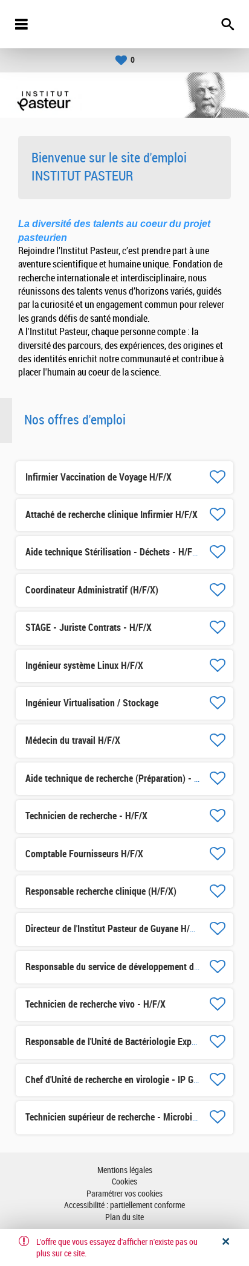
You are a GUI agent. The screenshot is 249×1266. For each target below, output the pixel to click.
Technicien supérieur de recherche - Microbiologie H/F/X (133, 1117)
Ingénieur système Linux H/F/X (84, 665)
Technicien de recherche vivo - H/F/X (95, 1004)
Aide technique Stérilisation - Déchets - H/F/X (113, 552)
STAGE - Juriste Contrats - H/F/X (88, 627)
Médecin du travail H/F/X (72, 740)
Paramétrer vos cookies (124, 1194)
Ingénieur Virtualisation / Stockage (91, 703)
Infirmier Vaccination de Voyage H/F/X (98, 477)
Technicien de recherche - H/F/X (86, 816)
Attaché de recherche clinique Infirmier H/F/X (111, 514)
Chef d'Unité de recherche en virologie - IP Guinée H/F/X (132, 1079)
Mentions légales (124, 1170)
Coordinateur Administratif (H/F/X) (91, 590)
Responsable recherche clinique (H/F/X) (100, 891)
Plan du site (124, 1217)
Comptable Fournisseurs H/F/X (84, 854)
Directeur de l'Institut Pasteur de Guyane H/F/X (114, 929)
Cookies (124, 1182)
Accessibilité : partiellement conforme (124, 1205)
